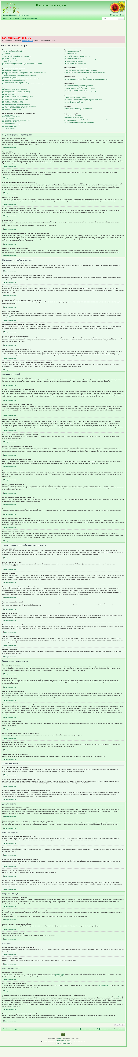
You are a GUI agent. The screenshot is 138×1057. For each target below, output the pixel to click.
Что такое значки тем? (8, 128)
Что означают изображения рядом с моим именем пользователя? (20, 78)
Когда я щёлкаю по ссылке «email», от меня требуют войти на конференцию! (23, 83)
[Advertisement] (63, 27)
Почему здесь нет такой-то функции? (74, 117)
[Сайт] (11, 7)
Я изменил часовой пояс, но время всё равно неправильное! (19, 75)
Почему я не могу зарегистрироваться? (13, 55)
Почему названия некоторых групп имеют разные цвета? (80, 60)
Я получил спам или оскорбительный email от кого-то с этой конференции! (84, 72)
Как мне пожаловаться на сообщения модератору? (16, 104)
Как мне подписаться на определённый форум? (77, 101)
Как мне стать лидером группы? (73, 58)
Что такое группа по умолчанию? (73, 61)
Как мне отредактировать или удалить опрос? (14, 97)
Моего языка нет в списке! (9, 77)
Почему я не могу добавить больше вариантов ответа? (17, 96)
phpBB (8, 317)
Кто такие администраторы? (72, 51)
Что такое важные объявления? (11, 121)
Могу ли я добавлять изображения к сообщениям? (16, 120)
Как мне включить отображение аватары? (13, 80)
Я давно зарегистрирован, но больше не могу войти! (16, 60)
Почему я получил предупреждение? (12, 102)
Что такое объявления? (8, 123)
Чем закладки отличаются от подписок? (75, 97)
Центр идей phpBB (103, 985)
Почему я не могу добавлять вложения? (13, 101)
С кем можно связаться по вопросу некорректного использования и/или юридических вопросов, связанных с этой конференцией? (94, 119)
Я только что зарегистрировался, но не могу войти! (16, 56)
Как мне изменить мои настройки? (11, 70)
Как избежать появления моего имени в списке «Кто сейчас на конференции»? (24, 72)
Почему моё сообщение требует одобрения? (14, 107)
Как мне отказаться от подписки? (73, 102)
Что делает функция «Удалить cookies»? (13, 64)
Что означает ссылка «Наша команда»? (75, 63)
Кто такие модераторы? (70, 53)
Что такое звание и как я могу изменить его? (14, 82)
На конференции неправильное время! (13, 74)
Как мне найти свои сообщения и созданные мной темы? (80, 91)
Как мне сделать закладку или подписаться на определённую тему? (83, 99)
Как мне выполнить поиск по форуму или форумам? (78, 85)
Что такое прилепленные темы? (11, 125)
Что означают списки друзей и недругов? (75, 77)
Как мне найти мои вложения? (72, 109)
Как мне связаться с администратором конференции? (79, 122)
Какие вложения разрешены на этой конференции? (78, 108)
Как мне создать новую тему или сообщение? (14, 89)
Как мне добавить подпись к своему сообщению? (16, 92)
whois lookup (118, 997)
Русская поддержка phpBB (63, 1040)
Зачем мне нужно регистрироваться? (12, 51)
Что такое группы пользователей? (73, 55)
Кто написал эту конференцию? (73, 115)
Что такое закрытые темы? (9, 126)
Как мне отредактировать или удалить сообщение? (16, 91)
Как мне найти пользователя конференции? (76, 90)
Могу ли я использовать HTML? (11, 116)
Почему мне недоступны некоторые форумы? (15, 99)
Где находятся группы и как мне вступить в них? (77, 56)
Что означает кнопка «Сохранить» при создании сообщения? (19, 106)
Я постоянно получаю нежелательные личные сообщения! (80, 70)
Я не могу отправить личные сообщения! (75, 68)
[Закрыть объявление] (123, 37)
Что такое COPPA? (7, 53)
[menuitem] (13, 15)
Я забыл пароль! (6, 61)
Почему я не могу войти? (9, 58)
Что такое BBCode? (7, 115)
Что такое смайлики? (8, 118)
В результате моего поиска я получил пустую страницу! (79, 88)
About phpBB (59, 976)
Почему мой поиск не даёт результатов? (75, 87)
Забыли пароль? (27, 40)
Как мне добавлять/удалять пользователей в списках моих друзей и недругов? (86, 79)
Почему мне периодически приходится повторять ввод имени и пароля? (22, 63)
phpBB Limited (59, 974)
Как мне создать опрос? (9, 94)
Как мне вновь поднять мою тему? (11, 109)
